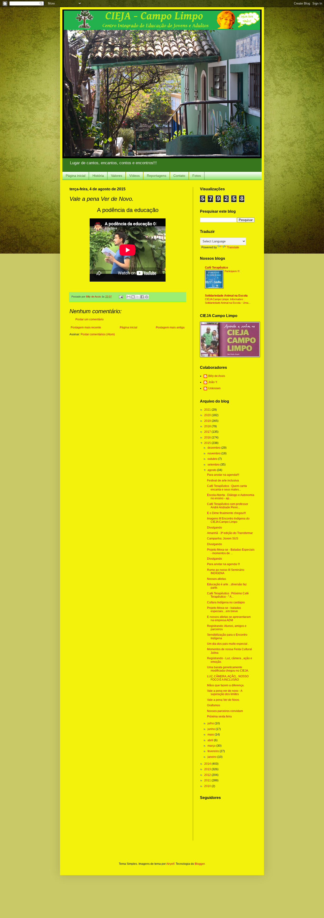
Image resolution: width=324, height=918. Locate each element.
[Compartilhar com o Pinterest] (146, 296)
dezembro (214, 447)
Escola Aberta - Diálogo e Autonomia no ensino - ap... (230, 496)
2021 (208, 409)
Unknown (214, 388)
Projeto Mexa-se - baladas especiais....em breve (224, 609)
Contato (179, 176)
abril (211, 740)
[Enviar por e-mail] (128, 296)
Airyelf (170, 863)
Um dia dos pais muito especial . (228, 643)
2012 (208, 775)
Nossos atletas (216, 579)
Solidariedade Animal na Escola (226, 295)
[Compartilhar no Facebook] (142, 296)
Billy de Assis (216, 376)
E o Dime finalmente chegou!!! (226, 513)
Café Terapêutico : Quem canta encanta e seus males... (227, 487)
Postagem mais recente (86, 327)
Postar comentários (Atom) (98, 334)
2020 (208, 415)
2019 (208, 421)
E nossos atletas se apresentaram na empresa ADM (229, 618)
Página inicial (75, 176)
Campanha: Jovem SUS (222, 538)
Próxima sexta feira (219, 716)
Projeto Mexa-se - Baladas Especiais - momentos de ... (231, 551)
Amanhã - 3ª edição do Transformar (230, 533)
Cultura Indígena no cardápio (226, 602)
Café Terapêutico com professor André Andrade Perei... (227, 505)
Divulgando (214, 527)
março (212, 745)
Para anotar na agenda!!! (223, 474)
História (98, 176)
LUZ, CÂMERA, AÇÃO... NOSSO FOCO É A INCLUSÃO (228, 678)
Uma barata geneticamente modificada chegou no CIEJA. (228, 669)
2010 (208, 786)
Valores (116, 176)
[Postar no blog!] (133, 296)
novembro (214, 453)
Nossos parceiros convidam (225, 711)
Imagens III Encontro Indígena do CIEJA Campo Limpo (228, 520)
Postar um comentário (89, 319)
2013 (208, 769)
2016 (208, 437)
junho (212, 729)
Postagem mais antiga (170, 327)
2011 (208, 780)
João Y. (213, 382)
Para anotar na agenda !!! (223, 564)
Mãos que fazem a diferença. (225, 685)
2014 (208, 763)
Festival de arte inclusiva (223, 480)
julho (211, 723)
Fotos (196, 176)
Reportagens (156, 176)
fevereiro (214, 751)
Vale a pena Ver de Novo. (223, 700)
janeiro (212, 757)
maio (211, 734)
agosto (212, 470)
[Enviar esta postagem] (121, 296)
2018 (208, 426)
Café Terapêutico (216, 267)
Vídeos (134, 176)
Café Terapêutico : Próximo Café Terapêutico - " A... (228, 595)
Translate (233, 247)
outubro (213, 459)
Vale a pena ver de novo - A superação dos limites (224, 692)
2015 (208, 443)
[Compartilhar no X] (137, 296)
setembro (214, 464)
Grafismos (213, 705)
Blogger (200, 863)
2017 (208, 431)
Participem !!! (232, 271)
